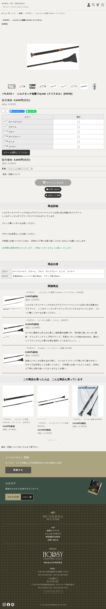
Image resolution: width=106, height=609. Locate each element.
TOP (53, 528)
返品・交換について (11, 174)
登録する (18, 470)
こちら (23, 447)
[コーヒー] (53, 56)
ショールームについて (52, 591)
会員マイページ (53, 530)
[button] (11, 86)
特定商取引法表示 (53, 537)
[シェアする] (5, 111)
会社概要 (52, 579)
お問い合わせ (53, 540)
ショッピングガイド (53, 534)
